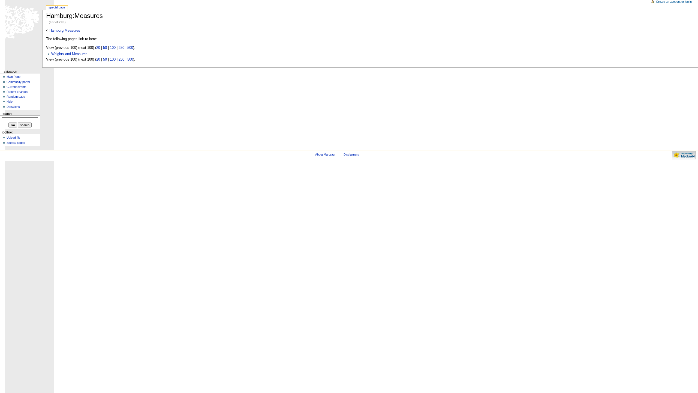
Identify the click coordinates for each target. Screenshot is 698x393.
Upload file (13, 137)
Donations (13, 106)
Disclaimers (351, 154)
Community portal (18, 82)
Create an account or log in (674, 1)
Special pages (16, 142)
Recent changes (17, 91)
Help (10, 101)
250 (121, 48)
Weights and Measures (69, 54)
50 (105, 48)
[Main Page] (21, 21)
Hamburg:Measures (64, 30)
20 (98, 48)
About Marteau (325, 154)
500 (130, 48)
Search (7, 113)
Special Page (57, 7)
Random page (16, 96)
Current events (16, 86)
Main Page (13, 76)
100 (113, 48)
